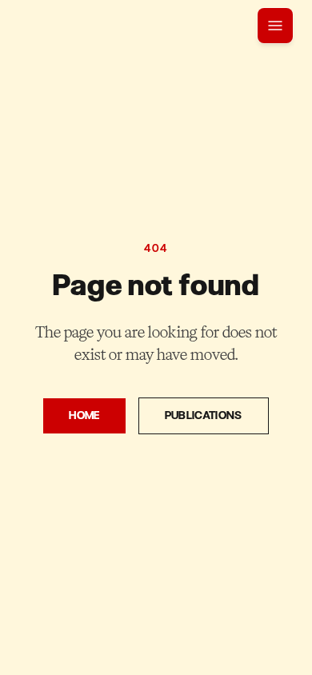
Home (84, 415)
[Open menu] (275, 25)
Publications (203, 415)
